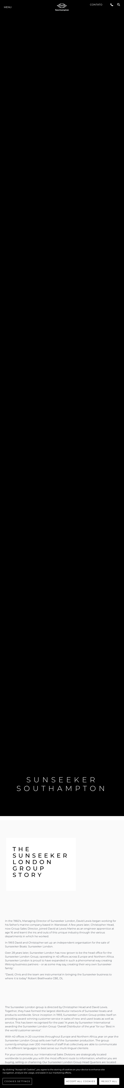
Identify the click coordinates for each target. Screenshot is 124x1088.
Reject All (109, 1081)
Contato (96, 4)
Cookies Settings (17, 1081)
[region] (62, 1076)
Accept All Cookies (80, 1081)
